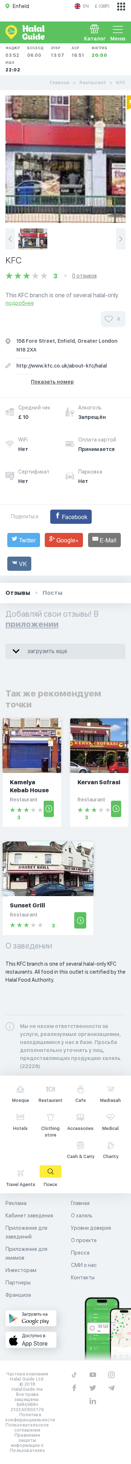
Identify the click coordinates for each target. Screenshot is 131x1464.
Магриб (99, 52)
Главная (59, 82)
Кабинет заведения (29, 1215)
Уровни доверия (91, 1228)
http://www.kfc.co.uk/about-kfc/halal (61, 366)
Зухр (57, 52)
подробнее (19, 303)
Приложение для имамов (26, 1253)
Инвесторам (20, 1270)
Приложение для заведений (26, 1232)
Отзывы (17, 592)
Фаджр (12, 52)
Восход (35, 52)
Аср (78, 52)
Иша (12, 66)
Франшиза (18, 1295)
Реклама (16, 1203)
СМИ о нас (84, 1265)
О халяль (81, 1215)
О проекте (84, 1240)
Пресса (80, 1253)
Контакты (83, 1277)
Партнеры (18, 1283)
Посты (53, 592)
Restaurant (92, 82)
